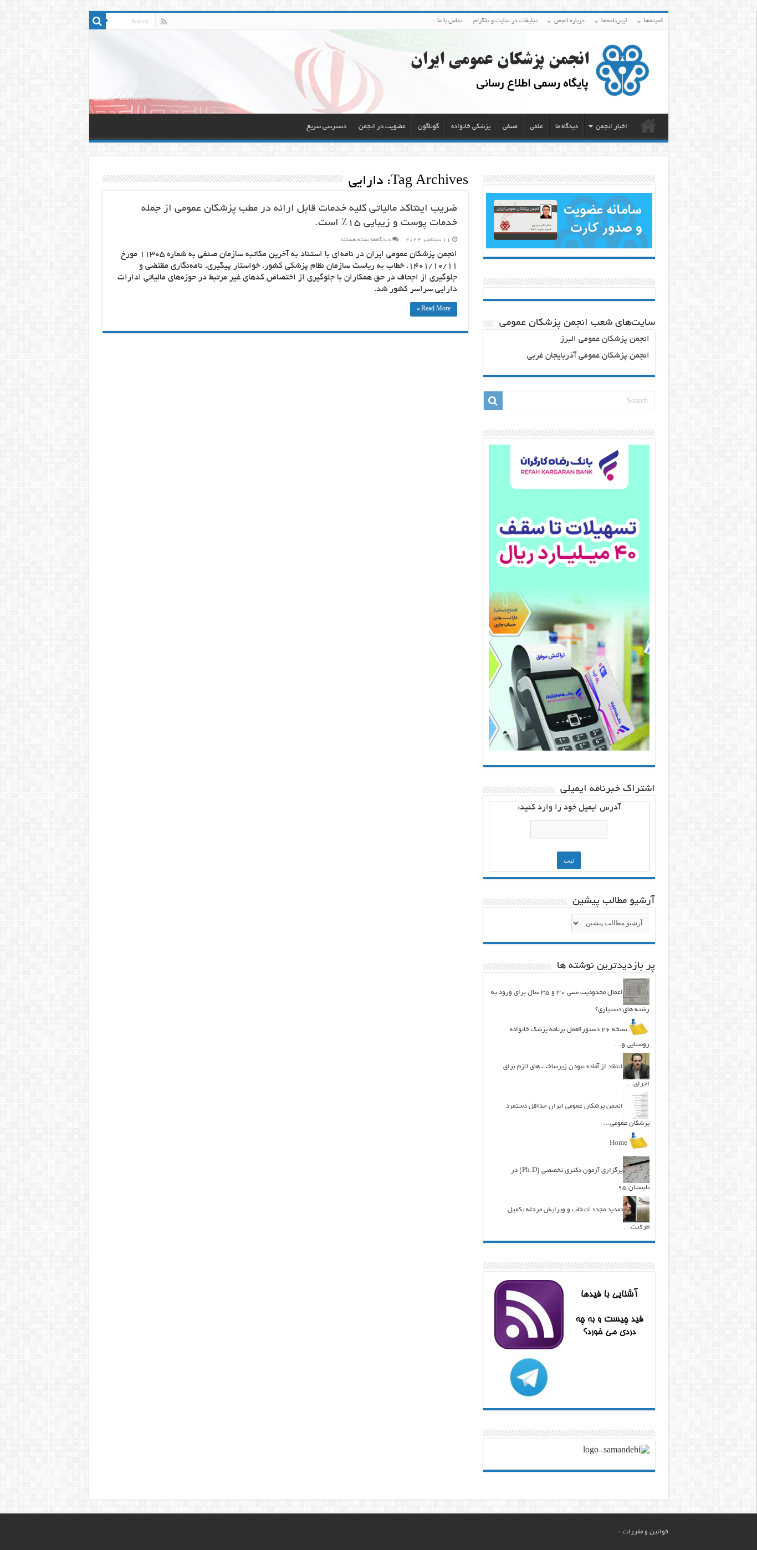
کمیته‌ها (653, 21)
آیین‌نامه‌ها (614, 21)
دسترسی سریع (326, 126)
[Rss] (164, 21)
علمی (536, 126)
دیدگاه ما (566, 126)
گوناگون (428, 126)
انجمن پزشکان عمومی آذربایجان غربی (588, 356)
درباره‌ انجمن (569, 21)
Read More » (434, 309)
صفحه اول (648, 125)
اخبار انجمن (611, 126)
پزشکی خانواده (470, 126)
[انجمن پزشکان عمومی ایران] (378, 72)
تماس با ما (449, 21)
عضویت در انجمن (382, 126)
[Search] (97, 21)
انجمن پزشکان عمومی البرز (604, 339)
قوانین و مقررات (645, 1532)
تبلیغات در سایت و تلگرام (505, 21)
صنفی (510, 126)
